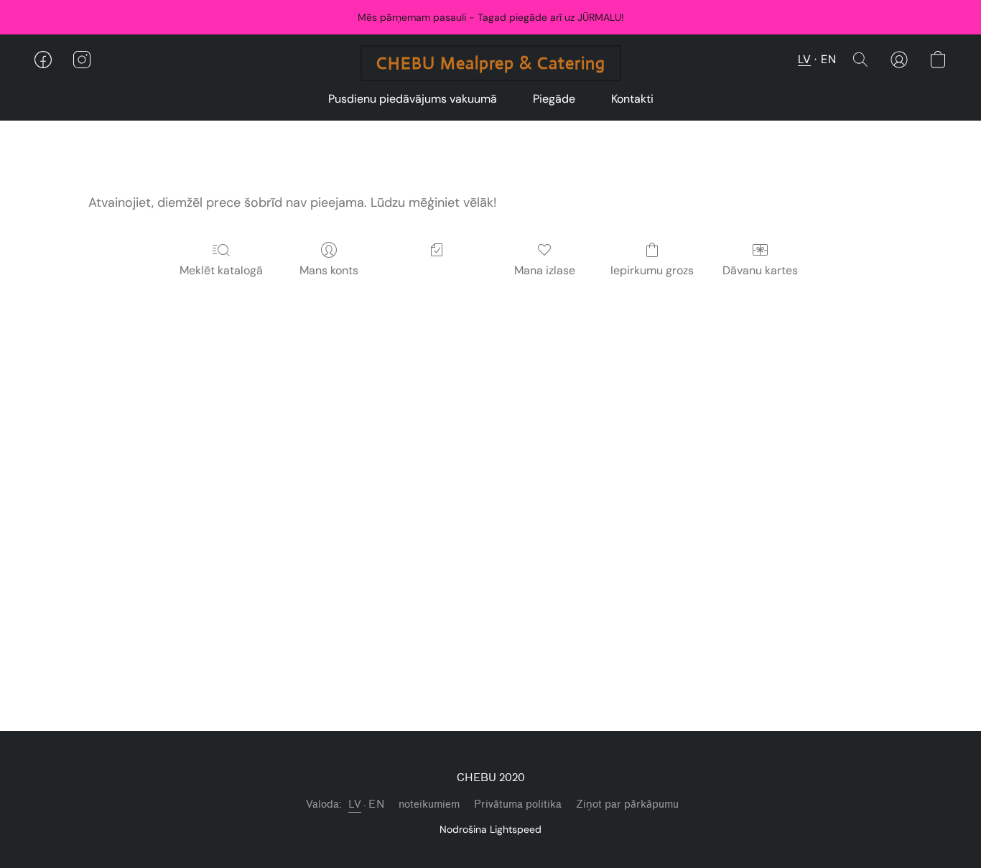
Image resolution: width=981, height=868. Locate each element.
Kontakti (632, 98)
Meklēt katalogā (221, 270)
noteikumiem (429, 804)
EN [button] (828, 59)
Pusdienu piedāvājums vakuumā (412, 98)
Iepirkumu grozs (652, 270)
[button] (491, 63)
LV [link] (354, 804)
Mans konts (328, 270)
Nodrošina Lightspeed (490, 829)
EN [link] (376, 804)
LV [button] (804, 59)
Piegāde (554, 98)
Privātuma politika (518, 804)
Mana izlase (544, 270)
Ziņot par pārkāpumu (627, 804)
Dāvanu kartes (760, 270)
